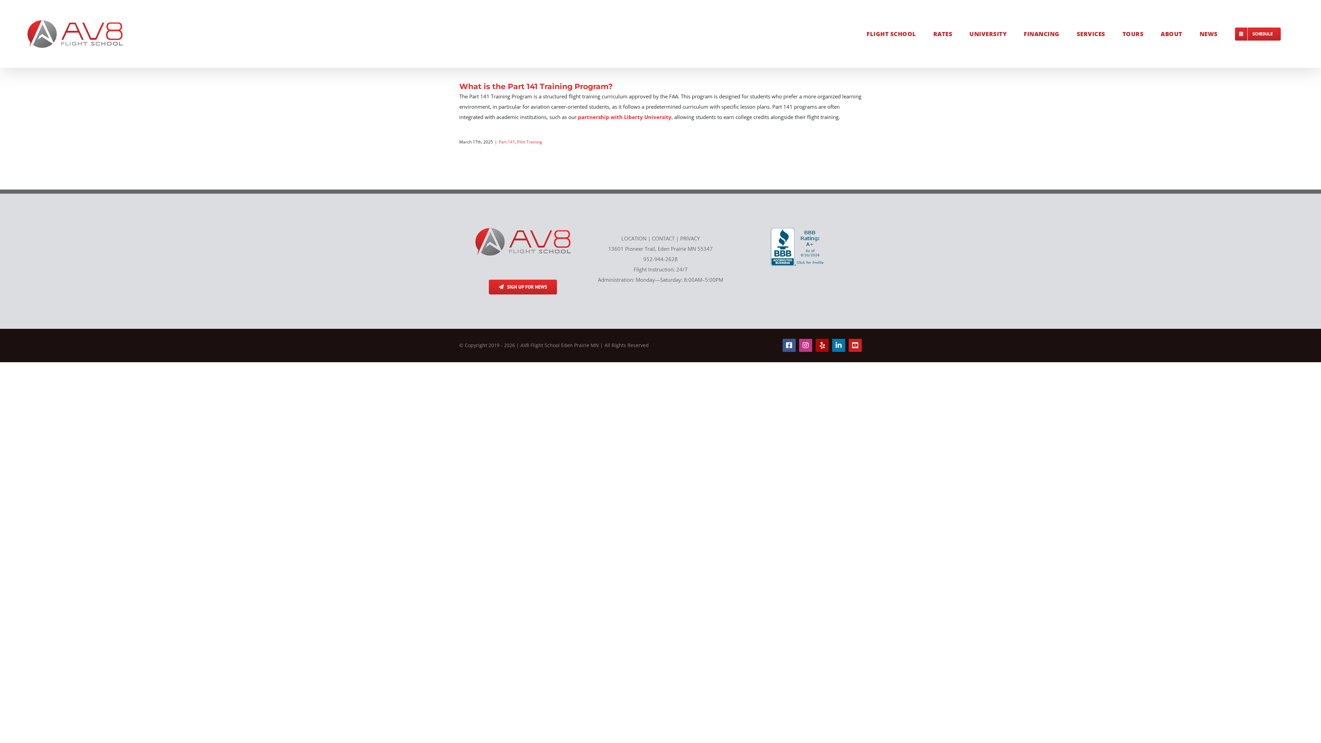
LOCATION (633, 238)
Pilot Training (529, 142)
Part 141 (507, 142)
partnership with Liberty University (625, 117)
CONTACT (663, 238)
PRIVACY (690, 238)
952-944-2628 (660, 259)
